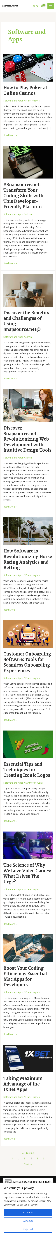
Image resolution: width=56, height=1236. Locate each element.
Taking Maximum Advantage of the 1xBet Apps (23, 1084)
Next (28, 1164)
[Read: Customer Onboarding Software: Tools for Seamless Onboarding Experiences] (27, 633)
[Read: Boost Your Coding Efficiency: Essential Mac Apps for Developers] (27, 947)
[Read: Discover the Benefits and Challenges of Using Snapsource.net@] (27, 289)
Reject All (28, 1229)
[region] (28, 1209)
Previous (28, 1153)
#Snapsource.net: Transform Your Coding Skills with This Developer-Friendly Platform (23, 195)
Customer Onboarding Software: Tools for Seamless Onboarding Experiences (27, 662)
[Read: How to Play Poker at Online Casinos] (27, 67)
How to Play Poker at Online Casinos (25, 90)
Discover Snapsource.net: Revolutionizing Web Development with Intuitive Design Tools (27, 439)
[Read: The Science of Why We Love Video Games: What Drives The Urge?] (27, 845)
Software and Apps (13, 100)
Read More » (10, 135)
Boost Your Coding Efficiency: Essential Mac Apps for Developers (25, 976)
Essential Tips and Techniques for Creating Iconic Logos (26, 769)
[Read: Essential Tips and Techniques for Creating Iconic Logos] (27, 743)
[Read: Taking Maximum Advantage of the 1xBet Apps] (27, 1058)
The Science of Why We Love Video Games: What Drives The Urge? (27, 873)
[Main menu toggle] (50, 6)
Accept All (28, 1212)
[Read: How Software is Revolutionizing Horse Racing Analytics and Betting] (27, 530)
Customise (28, 1220)
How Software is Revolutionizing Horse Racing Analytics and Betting (27, 559)
